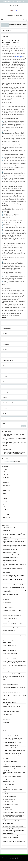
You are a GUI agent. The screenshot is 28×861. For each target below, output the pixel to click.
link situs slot (6, 344)
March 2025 (5, 506)
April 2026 (5, 471)
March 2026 (5, 474)
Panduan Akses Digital (7, 656)
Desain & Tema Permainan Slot (9, 552)
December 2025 (6, 482)
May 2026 (5, 469)
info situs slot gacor (7, 602)
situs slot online (6, 722)
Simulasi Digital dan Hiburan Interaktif (11, 711)
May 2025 (5, 501)
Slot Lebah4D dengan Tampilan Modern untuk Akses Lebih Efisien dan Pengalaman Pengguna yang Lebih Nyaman (14, 444)
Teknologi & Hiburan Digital (9, 784)
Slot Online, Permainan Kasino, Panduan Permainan (14, 750)
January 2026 (5, 480)
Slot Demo (5, 727)
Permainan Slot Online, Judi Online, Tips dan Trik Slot (14, 695)
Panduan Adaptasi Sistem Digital (10, 653)
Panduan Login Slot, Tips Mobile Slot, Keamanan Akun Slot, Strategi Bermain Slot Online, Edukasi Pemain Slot (14, 667)
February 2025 (6, 509)
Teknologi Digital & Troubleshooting (10, 809)
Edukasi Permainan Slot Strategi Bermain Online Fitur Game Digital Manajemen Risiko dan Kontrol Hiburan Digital (14, 564)
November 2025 (6, 485)
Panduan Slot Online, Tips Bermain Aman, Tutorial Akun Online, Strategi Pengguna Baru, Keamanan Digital (13, 678)
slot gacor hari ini (6, 733)
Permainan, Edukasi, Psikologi (9, 702)
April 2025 (5, 504)
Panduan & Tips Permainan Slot (9, 650)
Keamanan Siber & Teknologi (9, 630)
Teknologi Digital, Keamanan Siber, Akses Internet (13, 812)
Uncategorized (6, 846)
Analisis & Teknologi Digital (9, 527)
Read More (4, 317)
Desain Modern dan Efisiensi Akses (10, 557)
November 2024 (6, 517)
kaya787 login (18, 56)
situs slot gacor (6, 354)
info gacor (5, 597)
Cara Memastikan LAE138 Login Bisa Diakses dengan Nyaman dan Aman (13, 1)
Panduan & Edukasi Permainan (9, 645)
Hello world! (18, 461)
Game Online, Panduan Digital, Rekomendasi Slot (13, 584)
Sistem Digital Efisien (7, 714)
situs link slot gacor (7, 328)
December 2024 (6, 514)
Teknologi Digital (6, 807)
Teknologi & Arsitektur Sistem (9, 779)
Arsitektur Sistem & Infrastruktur (10, 549)
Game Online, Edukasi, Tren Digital (10, 582)
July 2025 (5, 496)
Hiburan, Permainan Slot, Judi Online (10, 594)
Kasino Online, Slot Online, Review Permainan (12, 610)
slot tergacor (5, 758)
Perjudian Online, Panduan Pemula (10, 690)
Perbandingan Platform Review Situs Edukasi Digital (14, 687)
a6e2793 (5, 46)
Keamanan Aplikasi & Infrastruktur (10, 618)
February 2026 (6, 477)
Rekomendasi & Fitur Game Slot (9, 709)
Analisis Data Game (7, 530)
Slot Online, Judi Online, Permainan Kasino (12, 742)
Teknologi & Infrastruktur (8, 787)
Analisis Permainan (7, 537)
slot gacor (5, 333)
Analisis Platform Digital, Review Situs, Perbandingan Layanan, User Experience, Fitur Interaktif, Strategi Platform (14, 541)
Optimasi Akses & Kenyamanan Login (11, 640)
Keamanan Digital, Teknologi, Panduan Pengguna (13, 627)
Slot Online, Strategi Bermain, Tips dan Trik (12, 753)
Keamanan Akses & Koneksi (9, 613)
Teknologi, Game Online (8, 823)
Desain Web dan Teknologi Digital (10, 560)
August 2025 (5, 493)
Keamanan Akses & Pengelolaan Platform (12, 615)
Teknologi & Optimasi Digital (9, 801)
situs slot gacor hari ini (8, 360)
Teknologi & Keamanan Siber (9, 799)
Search (3, 423)
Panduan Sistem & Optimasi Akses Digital (12, 673)
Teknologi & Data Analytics (8, 781)
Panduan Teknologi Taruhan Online (10, 684)
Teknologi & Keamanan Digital (9, 796)
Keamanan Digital (6, 621)
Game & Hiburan (6, 572)
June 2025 (5, 498)
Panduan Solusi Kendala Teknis (9, 682)
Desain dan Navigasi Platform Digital (11, 555)
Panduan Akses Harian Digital (9, 658)
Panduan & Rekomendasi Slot (9, 648)
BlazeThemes (15, 858)
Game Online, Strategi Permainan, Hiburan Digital (13, 587)
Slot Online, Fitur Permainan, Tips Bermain (12, 735)
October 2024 (5, 520)
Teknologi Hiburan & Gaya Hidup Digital (11, 820)
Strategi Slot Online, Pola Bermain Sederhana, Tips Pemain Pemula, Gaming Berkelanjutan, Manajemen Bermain (14, 772)
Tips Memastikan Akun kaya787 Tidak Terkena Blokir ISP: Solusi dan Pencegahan (12, 42)
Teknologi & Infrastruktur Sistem (10, 793)
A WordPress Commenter (8, 461)
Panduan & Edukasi (7, 642)
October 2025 (5, 488)
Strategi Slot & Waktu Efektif (9, 764)
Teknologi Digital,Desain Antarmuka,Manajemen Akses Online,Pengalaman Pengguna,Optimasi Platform (13, 817)
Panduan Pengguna (7, 671)
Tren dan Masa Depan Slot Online (10, 844)
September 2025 (6, 490)
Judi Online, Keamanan (8, 607)
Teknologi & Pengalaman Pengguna (10, 804)
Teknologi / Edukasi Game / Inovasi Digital (12, 776)
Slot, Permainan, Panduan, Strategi (10, 761)
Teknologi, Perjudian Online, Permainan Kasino (13, 826)
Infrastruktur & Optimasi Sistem (9, 605)
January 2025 (5, 512)
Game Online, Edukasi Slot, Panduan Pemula (12, 579)
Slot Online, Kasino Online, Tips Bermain (11, 745)
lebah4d (4, 633)
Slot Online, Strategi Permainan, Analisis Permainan (14, 756)
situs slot (5, 397)
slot (3, 365)
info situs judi (6, 599)
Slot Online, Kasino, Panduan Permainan (11, 747)
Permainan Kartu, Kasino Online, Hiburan (11, 692)
